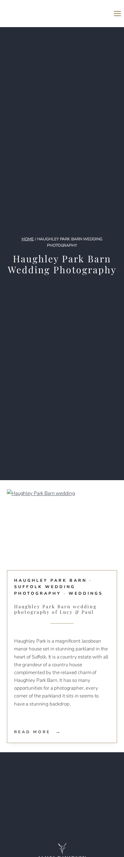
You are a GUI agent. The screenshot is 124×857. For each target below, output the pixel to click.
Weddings (86, 593)
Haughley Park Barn (50, 580)
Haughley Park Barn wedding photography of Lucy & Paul (55, 609)
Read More (38, 732)
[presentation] (62, 526)
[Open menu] (117, 13)
